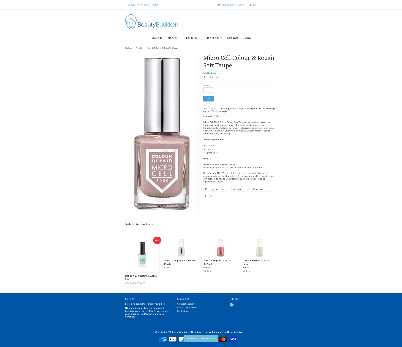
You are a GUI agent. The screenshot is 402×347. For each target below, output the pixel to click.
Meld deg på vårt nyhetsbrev (201, 338)
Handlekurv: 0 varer (232, 4)
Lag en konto (151, 4)
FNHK (247, 37)
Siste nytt (232, 37)
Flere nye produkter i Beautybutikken (145, 304)
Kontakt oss (183, 311)
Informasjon (212, 37)
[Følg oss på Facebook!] (232, 305)
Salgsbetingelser (185, 304)
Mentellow (209, 72)
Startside (157, 37)
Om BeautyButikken (187, 307)
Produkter (191, 37)
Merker (173, 37)
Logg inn (131, 4)
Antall (206, 85)
